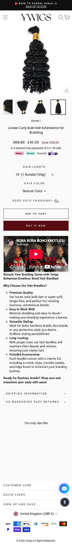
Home (35, 120)
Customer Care (17, 485)
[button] (65, 502)
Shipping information (26, 393)
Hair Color (34, 183)
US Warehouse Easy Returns (32, 401)
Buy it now (36, 226)
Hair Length (34, 167)
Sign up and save (19, 504)
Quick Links (14, 494)
